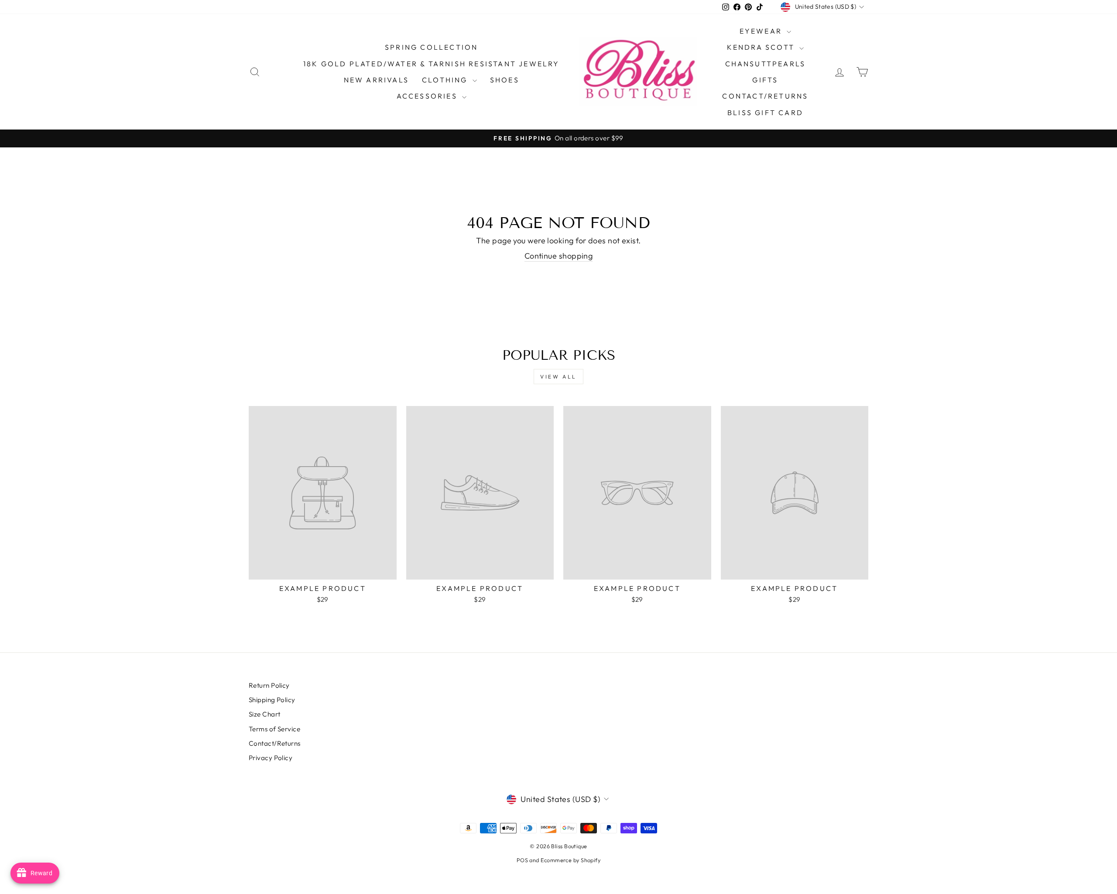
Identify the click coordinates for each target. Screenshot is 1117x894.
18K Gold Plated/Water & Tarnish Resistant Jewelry (431, 63)
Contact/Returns (765, 96)
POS (522, 859)
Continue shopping (558, 256)
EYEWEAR (762, 31)
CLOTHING (446, 79)
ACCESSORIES (428, 96)
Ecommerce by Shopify (570, 859)
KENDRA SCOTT (762, 47)
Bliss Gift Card (765, 112)
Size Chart (265, 714)
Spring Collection (431, 47)
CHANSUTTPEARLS (765, 63)
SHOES (504, 79)
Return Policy (269, 685)
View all (558, 376)
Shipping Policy (272, 700)
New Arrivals (376, 79)
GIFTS (765, 79)
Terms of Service (274, 729)
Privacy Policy (270, 758)
